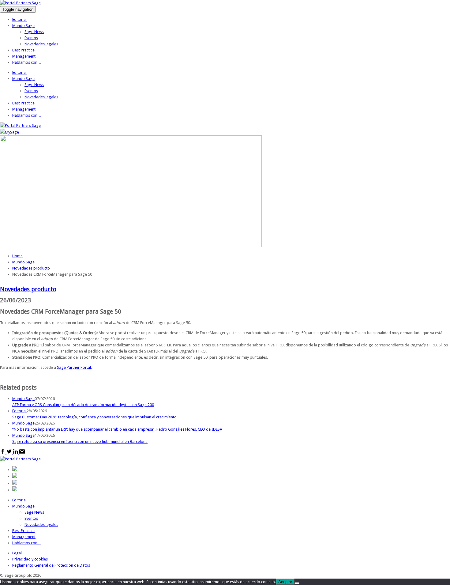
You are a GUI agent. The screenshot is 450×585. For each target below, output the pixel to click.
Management (24, 56)
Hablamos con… (26, 62)
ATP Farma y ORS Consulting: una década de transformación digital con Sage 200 (83, 404)
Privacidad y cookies (30, 559)
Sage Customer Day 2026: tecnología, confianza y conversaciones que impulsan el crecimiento (94, 417)
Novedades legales (41, 44)
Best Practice (23, 50)
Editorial (19, 19)
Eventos (31, 38)
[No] (296, 583)
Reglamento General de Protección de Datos (51, 565)
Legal (17, 553)
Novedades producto (31, 268)
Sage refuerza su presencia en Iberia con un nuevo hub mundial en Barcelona (80, 441)
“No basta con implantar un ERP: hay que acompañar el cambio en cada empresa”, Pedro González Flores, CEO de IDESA (117, 429)
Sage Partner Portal (74, 367)
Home (17, 256)
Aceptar (285, 581)
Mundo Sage (23, 25)
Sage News (34, 31)
